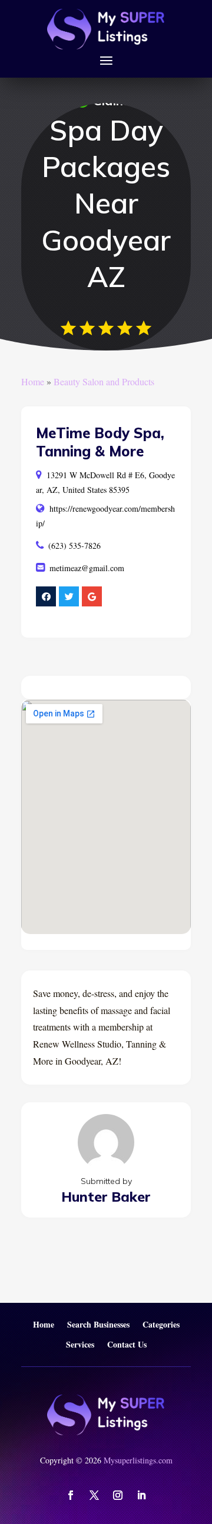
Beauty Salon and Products (104, 381)
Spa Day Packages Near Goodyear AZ (106, 203)
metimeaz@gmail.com (86, 567)
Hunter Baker (106, 1196)
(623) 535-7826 (74, 545)
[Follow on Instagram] (117, 1495)
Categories (161, 1324)
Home (32, 381)
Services (80, 1344)
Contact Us (127, 1344)
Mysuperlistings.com (138, 1460)
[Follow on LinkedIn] (141, 1495)
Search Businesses (98, 1324)
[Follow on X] (94, 1495)
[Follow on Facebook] (70, 1495)
